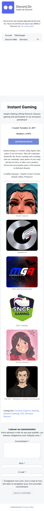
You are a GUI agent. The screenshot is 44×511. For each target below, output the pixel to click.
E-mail (22, 472)
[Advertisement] (22, 71)
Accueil (8, 35)
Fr (38, 39)
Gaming (35, 410)
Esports (27, 410)
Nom (22, 463)
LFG (22, 413)
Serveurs (23, 39)
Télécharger (19, 35)
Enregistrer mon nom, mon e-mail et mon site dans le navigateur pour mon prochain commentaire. (22, 484)
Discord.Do (23, 6)
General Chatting (11, 413)
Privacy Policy (28, 507)
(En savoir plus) (27, 26)
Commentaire (22, 441)
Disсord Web (11, 39)
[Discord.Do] (8, 13)
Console (18, 410)
